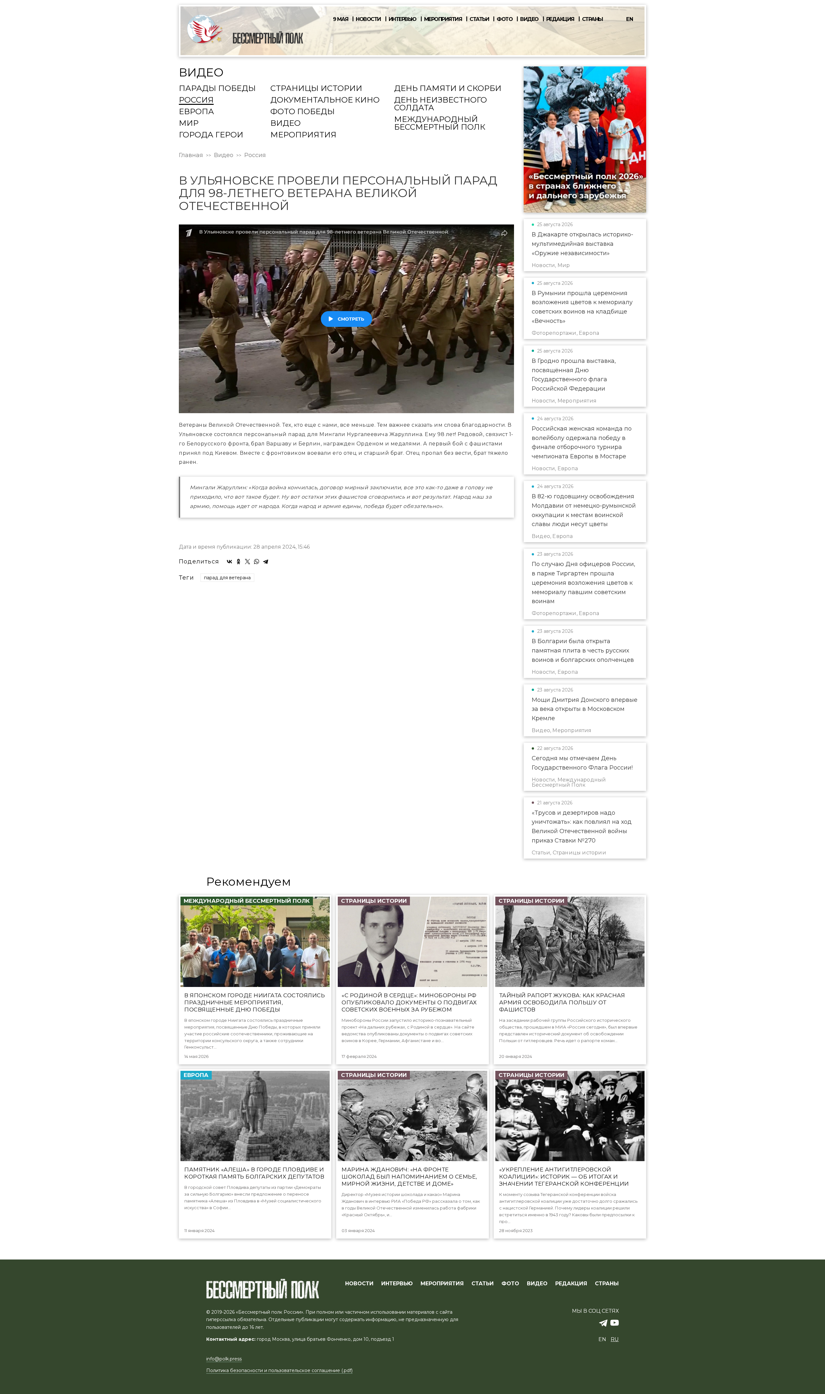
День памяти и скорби (447, 89)
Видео (529, 19)
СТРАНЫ (607, 1283)
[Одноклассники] (238, 561)
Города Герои (211, 135)
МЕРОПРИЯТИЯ (442, 1283)
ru (615, 1339)
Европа (196, 112)
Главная (191, 155)
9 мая (340, 19)
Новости (368, 19)
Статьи (479, 19)
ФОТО (510, 1283)
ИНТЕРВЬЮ (397, 1283)
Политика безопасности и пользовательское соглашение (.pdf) (279, 1370)
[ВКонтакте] (229, 561)
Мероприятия (443, 19)
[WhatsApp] (256, 561)
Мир (189, 123)
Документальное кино (325, 100)
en (629, 19)
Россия (196, 100)
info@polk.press (224, 1359)
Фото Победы (302, 112)
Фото (504, 19)
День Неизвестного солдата (440, 104)
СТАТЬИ (482, 1283)
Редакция (560, 19)
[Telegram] (265, 561)
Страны (592, 19)
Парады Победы (217, 89)
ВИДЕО (537, 1283)
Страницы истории (316, 89)
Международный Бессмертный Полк (439, 123)
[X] (247, 561)
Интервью (402, 19)
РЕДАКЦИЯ (571, 1283)
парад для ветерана (227, 578)
